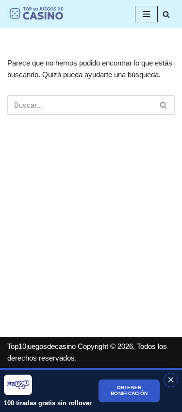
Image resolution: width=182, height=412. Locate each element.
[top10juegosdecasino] (36, 14)
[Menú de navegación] (146, 14)
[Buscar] (166, 14)
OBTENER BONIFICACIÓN (129, 390)
